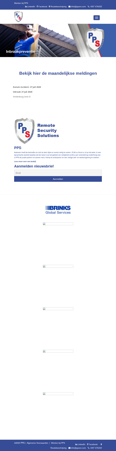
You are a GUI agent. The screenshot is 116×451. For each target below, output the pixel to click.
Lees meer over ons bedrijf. (25, 162)
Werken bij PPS (21, 3)
